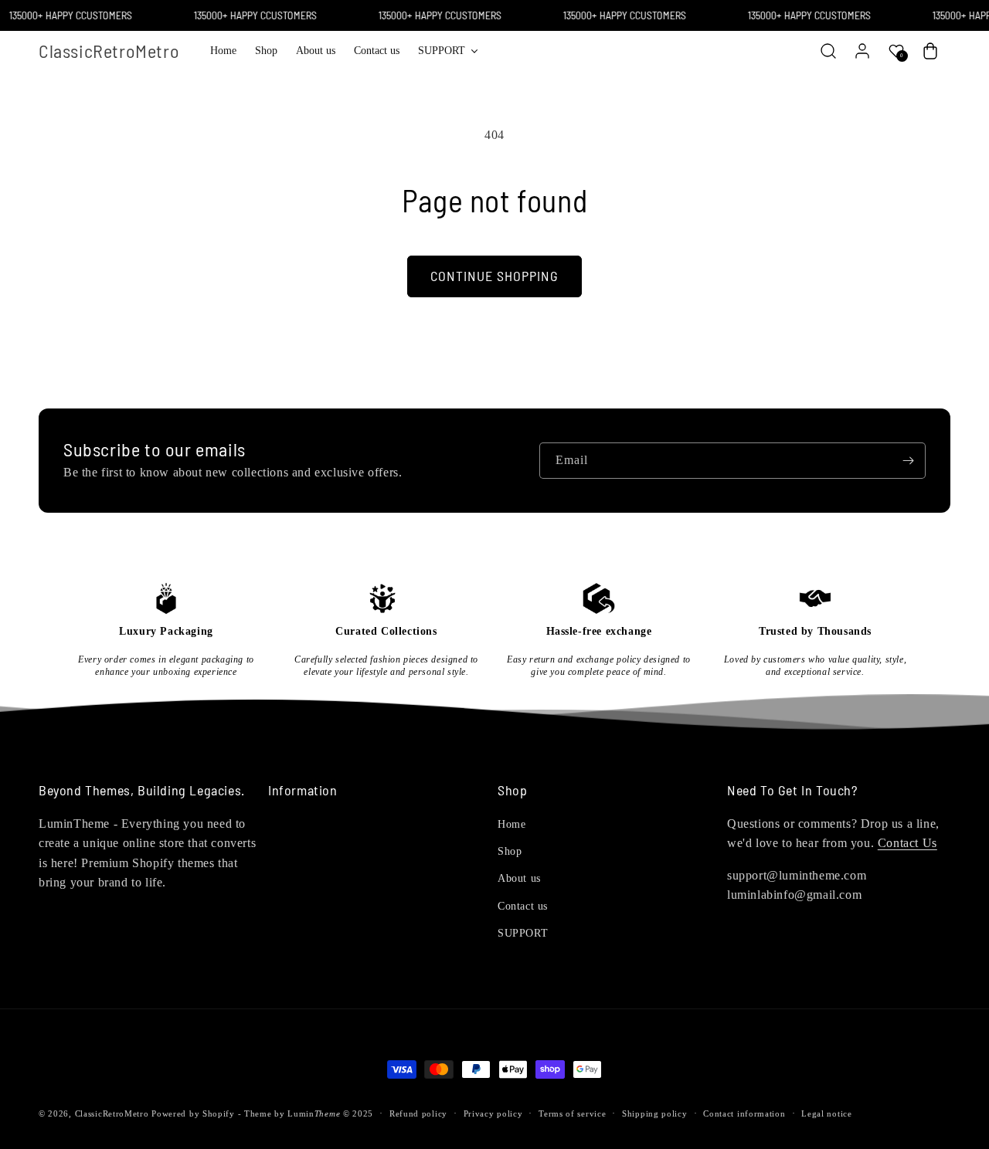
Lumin (313, 1113)
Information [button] (303, 790)
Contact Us (907, 842)
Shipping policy (655, 1113)
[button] (447, 51)
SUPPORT (523, 933)
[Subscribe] (908, 460)
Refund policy (418, 1113)
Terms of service (572, 1113)
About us (519, 878)
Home (511, 824)
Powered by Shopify (193, 1113)
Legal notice (826, 1113)
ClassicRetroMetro (112, 1113)
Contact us (523, 906)
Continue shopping (494, 275)
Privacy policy (493, 1113)
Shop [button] (512, 790)
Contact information (744, 1113)
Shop (510, 851)
